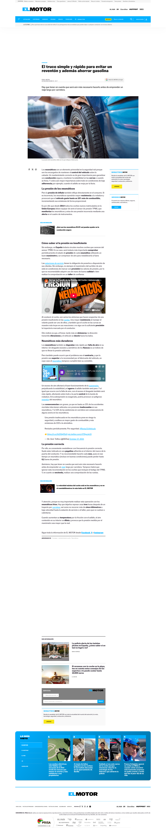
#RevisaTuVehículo (88, 428)
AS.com (103, 819)
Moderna (69, 825)
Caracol (117, 819)
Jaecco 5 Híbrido (72, 1)
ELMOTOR (25, 745)
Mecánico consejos (40, 1)
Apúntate (48, 721)
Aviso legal (18, 806)
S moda (95, 825)
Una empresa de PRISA (44, 821)
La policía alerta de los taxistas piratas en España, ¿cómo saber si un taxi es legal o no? (88, 645)
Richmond (60, 825)
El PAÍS (61, 819)
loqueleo (103, 825)
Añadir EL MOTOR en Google (115, 79)
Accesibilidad (62, 806)
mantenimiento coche (64, 538)
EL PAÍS (23, 755)
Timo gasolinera (61, 1)
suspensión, (94, 385)
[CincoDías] (124, 9)
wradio (79, 822)
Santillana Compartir (89, 819)
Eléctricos (36, 19)
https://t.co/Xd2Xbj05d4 (57, 434)
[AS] (118, 9)
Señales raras (51, 1)
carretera (56, 507)
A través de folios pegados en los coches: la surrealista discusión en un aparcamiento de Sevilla (83, 768)
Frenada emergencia (107, 1)
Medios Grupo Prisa (44, 826)
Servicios (108, 19)
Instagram (98, 532)
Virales (60, 19)
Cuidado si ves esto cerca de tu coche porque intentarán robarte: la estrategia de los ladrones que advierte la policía (109, 769)
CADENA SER (25, 766)
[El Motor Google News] (90, 807)
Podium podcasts (79, 825)
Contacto (69, 806)
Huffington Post (63, 822)
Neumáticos (74, 538)
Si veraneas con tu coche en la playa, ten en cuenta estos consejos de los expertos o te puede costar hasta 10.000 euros (88, 669)
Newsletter (81, 19)
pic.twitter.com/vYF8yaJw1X (80, 434)
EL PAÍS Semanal (101, 822)
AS (22, 761)
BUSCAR (116, 207)
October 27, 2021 (77, 439)
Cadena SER (98, 819)
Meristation (112, 825)
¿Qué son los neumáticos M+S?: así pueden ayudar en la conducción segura (78, 228)
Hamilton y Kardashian (129, 1)
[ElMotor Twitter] (82, 807)
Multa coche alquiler (84, 1)
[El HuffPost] (133, 9)
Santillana (79, 819)
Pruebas (53, 19)
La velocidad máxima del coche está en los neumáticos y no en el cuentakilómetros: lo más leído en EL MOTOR (81, 487)
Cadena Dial (94, 822)
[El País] (112, 9)
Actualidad (26, 19)
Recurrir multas (95, 1)
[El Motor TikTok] (87, 807)
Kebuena (115, 822)
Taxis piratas (117, 1)
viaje (63, 467)
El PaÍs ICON (87, 825)
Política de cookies (53, 806)
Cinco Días (87, 822)
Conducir (45, 19)
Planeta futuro (108, 822)
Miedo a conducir (29, 1)
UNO (74, 822)
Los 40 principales (70, 819)
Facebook (85, 532)
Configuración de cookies (41, 806)
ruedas (67, 320)
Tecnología (69, 19)
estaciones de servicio (54, 263)
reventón (45, 399)
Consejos (54, 538)
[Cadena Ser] (142, 9)
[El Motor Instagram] (85, 807)
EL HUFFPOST (25, 750)
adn (110, 819)
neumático (57, 361)
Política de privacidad (28, 806)
